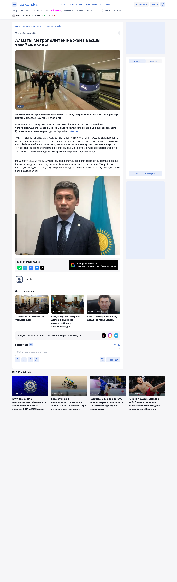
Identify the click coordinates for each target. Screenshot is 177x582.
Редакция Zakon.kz (53, 26)
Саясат (64, 4)
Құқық (95, 4)
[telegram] (25, 267)
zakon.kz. (74, 131)
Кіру (118, 344)
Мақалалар (105, 4)
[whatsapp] (19, 267)
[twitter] (42, 267)
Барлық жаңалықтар (32, 26)
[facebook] (31, 267)
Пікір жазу (113, 359)
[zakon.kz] (29, 4)
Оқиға (87, 4)
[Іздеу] (162, 4)
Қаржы (79, 4)
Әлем (72, 4)
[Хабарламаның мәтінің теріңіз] (67, 352)
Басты (18, 26)
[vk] (36, 267)
